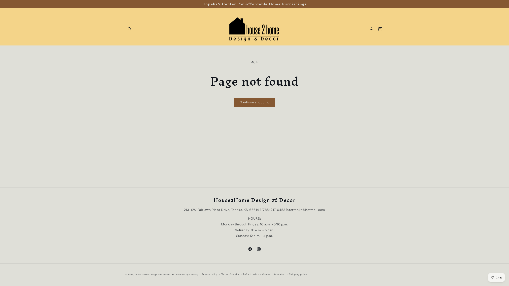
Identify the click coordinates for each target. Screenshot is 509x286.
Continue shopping (254, 102)
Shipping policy (298, 274)
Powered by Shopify (187, 274)
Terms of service (230, 274)
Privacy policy (210, 274)
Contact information (273, 274)
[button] (129, 29)
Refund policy (251, 274)
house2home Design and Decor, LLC (155, 274)
